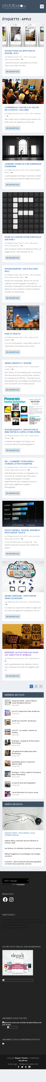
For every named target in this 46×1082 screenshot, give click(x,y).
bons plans (32, 57)
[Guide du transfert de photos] (8, 722)
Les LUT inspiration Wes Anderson (26, 711)
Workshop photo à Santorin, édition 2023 (23, 763)
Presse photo (14, 246)
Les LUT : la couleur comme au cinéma (24, 731)
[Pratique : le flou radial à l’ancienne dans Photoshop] (8, 774)
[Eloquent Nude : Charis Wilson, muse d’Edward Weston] (8, 702)
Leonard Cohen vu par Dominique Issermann (23, 165)
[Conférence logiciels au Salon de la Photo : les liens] (23, 91)
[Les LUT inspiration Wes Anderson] (8, 713)
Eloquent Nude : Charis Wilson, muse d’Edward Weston (24, 702)
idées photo (34, 243)
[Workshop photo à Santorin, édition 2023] (8, 763)
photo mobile (14, 59)
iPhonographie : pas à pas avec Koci (21, 270)
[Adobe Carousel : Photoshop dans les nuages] (23, 576)
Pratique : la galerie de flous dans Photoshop (25, 742)
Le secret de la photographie (24, 783)
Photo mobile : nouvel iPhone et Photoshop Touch (23, 531)
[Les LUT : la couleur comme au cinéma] (8, 732)
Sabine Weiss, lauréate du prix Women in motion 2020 (21, 842)
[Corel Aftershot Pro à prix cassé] (8, 794)
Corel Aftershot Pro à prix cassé (25, 792)
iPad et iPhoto (13, 333)
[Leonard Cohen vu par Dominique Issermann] (23, 148)
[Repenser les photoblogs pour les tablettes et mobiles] (23, 636)
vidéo (6, 172)
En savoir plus (12, 71)
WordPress (23, 1060)
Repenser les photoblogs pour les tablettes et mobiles (21, 653)
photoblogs (34, 658)
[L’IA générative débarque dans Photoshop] (8, 753)
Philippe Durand (12, 57)
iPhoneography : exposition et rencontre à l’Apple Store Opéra (22, 430)
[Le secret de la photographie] (8, 784)
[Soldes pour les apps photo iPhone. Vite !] (23, 35)
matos (7, 59)
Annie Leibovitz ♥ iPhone (18, 363)
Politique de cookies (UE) (28, 1064)
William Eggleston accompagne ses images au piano (22, 855)
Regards (37, 170)
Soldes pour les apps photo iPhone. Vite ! (20, 52)
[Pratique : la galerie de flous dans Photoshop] (8, 742)
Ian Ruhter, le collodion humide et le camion (23, 848)
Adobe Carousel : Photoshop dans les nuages (20, 597)
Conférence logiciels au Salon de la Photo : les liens (22, 108)
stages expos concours (18, 470)
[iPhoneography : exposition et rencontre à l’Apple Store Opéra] (23, 411)
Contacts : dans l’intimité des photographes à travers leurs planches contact (23, 863)
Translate (20, 884)
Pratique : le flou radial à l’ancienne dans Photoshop (26, 773)
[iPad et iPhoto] (23, 317)
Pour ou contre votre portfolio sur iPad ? (23, 238)
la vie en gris (12, 1064)
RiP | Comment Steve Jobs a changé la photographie (19, 462)
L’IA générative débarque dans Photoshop (24, 752)
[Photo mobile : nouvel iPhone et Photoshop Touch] (23, 514)
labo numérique (35, 114)
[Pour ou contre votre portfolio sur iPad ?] (23, 213)
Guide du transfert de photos (24, 721)
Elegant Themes (21, 1058)
